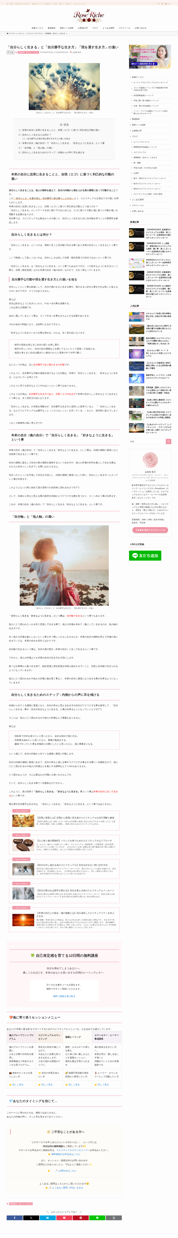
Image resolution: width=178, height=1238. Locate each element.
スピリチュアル (140, 152)
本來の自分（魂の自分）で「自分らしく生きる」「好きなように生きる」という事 (63, 143)
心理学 (136, 173)
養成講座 (136, 119)
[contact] (166, 3)
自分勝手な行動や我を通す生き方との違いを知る (48, 138)
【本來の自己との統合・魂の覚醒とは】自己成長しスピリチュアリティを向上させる (75, 914)
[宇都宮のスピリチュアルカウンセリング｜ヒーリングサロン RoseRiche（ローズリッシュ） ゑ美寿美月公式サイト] (89, 16)
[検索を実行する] (168, 441)
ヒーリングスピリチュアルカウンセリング (151, 82)
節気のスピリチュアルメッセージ (147, 189)
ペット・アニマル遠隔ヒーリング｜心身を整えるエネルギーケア (151, 112)
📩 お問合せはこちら (65, 1171)
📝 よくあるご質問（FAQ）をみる (66, 1188)
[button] (15, 1217)
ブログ (135, 136)
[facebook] (158, 3)
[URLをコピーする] (114, 1217)
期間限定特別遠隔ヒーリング (145, 147)
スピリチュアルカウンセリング (72, 1150)
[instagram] (162, 3)
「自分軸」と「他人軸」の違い (37, 148)
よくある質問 (138, 199)
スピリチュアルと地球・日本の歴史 (148, 194)
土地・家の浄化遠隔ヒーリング (146, 106)
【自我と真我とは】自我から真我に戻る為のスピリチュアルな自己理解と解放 (75, 818)
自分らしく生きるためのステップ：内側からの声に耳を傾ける (53, 152)
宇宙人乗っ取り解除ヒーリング (146, 101)
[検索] (169, 3)
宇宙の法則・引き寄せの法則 (145, 168)
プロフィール (138, 205)
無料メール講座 (139, 125)
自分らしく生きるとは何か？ (36, 135)
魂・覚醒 (137, 163)
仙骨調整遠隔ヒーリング (143, 95)
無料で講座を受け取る (64, 996)
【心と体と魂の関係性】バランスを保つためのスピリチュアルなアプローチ (74, 840)
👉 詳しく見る (16, 1084)
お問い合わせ (138, 211)
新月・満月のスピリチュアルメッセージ (150, 178)
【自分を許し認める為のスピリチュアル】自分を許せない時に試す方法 (72, 865)
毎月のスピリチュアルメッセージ (147, 184)
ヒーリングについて (142, 142)
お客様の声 (137, 131)
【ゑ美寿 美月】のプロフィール (150, 530)
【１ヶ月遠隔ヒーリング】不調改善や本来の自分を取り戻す (151, 89)
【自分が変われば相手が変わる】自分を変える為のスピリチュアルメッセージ (75, 890)
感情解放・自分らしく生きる (28, 52)
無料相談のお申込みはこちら (65, 1154)
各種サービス (138, 77)
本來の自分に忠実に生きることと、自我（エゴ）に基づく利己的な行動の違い (61, 130)
